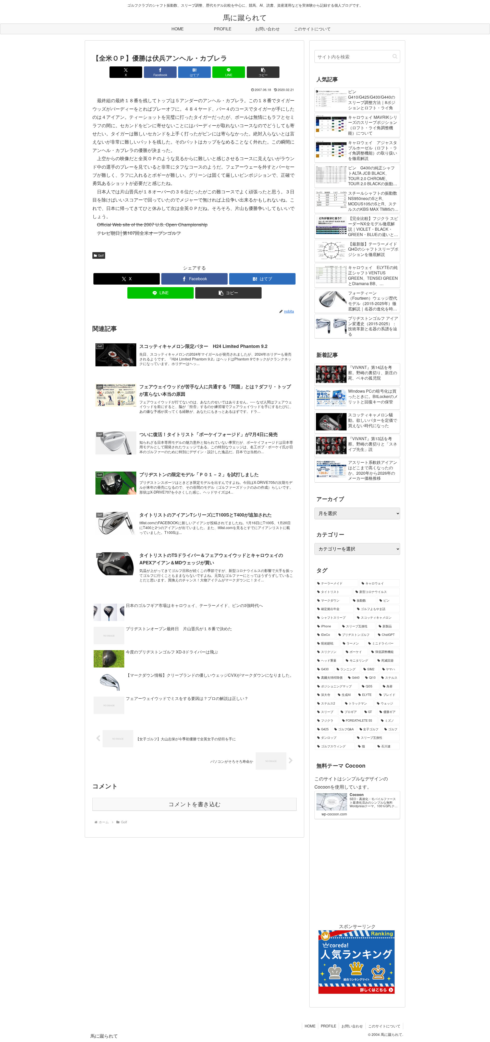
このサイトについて (384, 1025)
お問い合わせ (352, 1025)
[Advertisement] (357, 870)
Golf (101, 255)
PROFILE (328, 1025)
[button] (263, 72)
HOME (310, 1025)
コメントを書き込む (194, 804)
